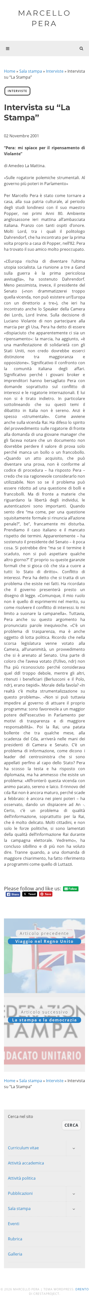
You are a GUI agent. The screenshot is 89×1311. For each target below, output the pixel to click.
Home (9, 71)
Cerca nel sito (20, 1116)
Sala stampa (30, 71)
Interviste (55, 71)
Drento (82, 1289)
